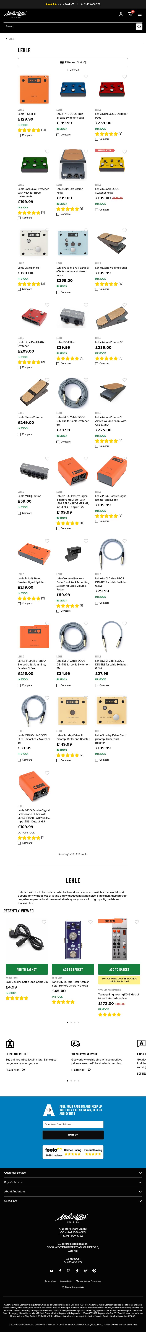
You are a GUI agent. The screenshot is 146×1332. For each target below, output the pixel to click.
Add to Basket (27, 969)
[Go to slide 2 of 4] (71, 1081)
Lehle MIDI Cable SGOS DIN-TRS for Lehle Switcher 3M (72, 665)
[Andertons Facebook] (60, 1271)
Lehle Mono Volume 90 (109, 342)
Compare (27, 135)
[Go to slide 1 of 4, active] (67, 1081)
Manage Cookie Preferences (88, 1281)
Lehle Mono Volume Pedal (111, 268)
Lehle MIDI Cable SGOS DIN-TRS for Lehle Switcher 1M (34, 739)
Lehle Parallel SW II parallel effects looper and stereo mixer (72, 272)
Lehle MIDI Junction (29, 496)
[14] (43, 130)
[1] (81, 208)
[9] (123, 1014)
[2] (43, 212)
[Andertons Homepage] (16, 14)
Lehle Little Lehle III (29, 268)
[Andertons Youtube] (51, 1271)
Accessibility (66, 1281)
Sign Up (73, 1135)
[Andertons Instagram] (69, 1271)
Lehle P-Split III (27, 114)
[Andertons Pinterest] (94, 1271)
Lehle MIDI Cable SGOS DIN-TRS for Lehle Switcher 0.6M (111, 582)
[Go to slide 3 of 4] (75, 1081)
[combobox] (73, 26)
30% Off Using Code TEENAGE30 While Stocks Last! (119, 980)
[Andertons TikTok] (77, 1271)
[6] (120, 358)
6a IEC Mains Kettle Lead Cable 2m (27, 982)
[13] (121, 284)
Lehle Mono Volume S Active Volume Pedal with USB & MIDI (110, 421)
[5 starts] (106, 134)
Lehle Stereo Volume (30, 417)
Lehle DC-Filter (65, 342)
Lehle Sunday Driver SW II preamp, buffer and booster (110, 739)
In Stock (23, 125)
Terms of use (50, 1281)
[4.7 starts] (29, 284)
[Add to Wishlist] (47, 76)
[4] (120, 440)
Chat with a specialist (74, 1287)
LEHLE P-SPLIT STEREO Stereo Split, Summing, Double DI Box (32, 665)
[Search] (139, 26)
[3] (120, 133)
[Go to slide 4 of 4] (78, 1081)
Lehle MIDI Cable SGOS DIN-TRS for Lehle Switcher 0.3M (111, 665)
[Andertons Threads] (86, 1271)
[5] (81, 358)
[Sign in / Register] (121, 14)
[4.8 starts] (67, 358)
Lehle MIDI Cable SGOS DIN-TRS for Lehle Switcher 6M (72, 421)
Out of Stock (26, 832)
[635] (32, 998)
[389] (78, 1001)
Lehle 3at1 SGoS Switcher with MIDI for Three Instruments (33, 193)
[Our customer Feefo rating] (73, 1152)
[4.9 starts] (29, 130)
